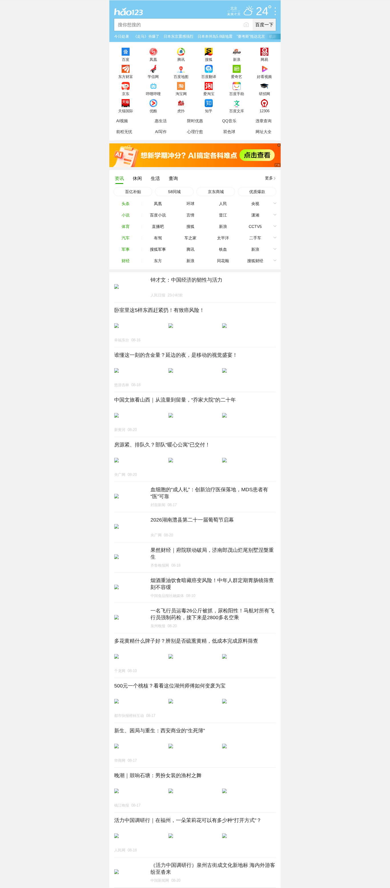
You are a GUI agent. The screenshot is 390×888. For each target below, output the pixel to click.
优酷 (153, 111)
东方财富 (125, 77)
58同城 (174, 191)
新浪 (236, 59)
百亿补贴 (133, 191)
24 (262, 11)
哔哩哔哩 (153, 94)
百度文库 (236, 111)
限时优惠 (195, 121)
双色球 (229, 131)
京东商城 (216, 191)
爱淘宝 (208, 94)
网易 (264, 59)
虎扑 (181, 111)
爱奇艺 (236, 77)
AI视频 (122, 121)
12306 (265, 111)
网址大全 (264, 131)
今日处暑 (121, 36)
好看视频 (264, 77)
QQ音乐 (229, 121)
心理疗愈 (195, 131)
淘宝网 (181, 94)
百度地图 (181, 77)
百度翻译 (208, 77)
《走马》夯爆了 (146, 36)
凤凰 (153, 59)
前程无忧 (124, 131)
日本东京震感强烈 (178, 36)
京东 (125, 94)
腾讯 (181, 59)
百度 (125, 59)
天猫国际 (125, 111)
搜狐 (208, 59)
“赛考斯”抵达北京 (251, 36)
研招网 (264, 94)
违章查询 (264, 121)
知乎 (208, 111)
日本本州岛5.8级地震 (215, 36)
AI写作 (161, 131)
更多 (269, 178)
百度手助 (236, 94)
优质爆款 (257, 191)
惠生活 (161, 121)
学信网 (153, 77)
